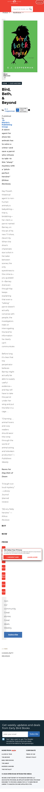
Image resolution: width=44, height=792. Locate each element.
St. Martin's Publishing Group (7, 123)
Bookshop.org (3, 568)
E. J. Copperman (10, 110)
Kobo (3, 592)
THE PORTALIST (7, 769)
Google (3, 584)
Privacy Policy (31, 757)
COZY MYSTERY (15, 83)
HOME (5, 83)
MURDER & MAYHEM (8, 766)
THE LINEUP (5, 763)
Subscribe (40, 2)
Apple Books (3, 576)
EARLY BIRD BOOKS (8, 760)
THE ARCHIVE (6, 757)
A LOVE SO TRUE (7, 754)
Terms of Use (30, 754)
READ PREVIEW (6, 75)
